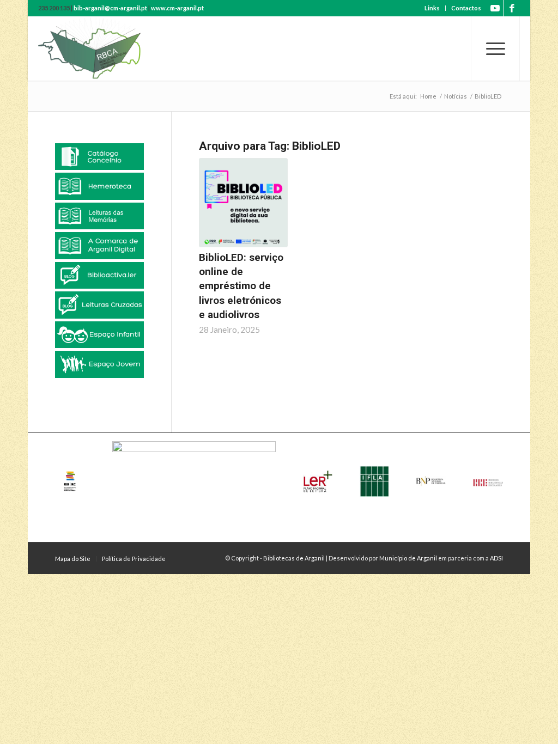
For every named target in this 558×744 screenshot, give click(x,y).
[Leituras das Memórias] (99, 216)
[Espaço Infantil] (99, 334)
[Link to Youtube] (495, 8)
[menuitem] (432, 8)
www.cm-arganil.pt (177, 7)
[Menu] (495, 48)
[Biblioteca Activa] (99, 275)
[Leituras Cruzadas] (99, 304)
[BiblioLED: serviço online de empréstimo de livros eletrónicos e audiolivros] (243, 202)
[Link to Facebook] (512, 8)
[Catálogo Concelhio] (99, 156)
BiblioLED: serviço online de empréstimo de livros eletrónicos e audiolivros (241, 286)
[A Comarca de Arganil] (99, 245)
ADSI (496, 558)
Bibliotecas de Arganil (294, 558)
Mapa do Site (72, 558)
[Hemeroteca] (99, 186)
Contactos (466, 7)
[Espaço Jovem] (99, 364)
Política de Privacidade (134, 558)
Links (432, 7)
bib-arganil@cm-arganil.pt (110, 7)
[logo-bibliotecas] (108, 48)
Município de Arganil (408, 558)
